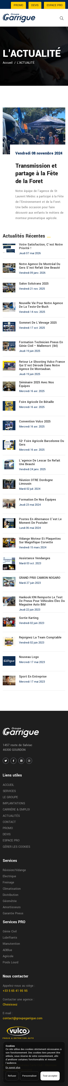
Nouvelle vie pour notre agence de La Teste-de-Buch (41, 305)
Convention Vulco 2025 (35, 421)
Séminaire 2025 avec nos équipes (36, 384)
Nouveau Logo (29, 657)
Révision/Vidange (14, 870)
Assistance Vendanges (34, 558)
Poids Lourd (10, 962)
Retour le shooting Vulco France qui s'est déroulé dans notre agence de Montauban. (42, 365)
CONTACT (9, 822)
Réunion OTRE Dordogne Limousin (36, 482)
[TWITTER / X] (6, 761)
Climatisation (12, 889)
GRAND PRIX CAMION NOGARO (39, 578)
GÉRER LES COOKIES (16, 847)
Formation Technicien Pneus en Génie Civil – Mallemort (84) (41, 344)
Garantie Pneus (13, 913)
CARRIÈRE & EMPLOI (16, 809)
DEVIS (35, 5)
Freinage (8, 882)
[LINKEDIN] (21, 761)
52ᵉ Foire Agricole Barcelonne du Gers (41, 442)
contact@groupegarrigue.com (22, 1018)
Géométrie (10, 901)
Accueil (8, 63)
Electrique (9, 876)
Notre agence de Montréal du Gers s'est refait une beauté (39, 266)
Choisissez (10, 1004)
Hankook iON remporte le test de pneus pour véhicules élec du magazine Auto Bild (42, 601)
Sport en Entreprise (33, 676)
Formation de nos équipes (37, 499)
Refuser (12, 1075)
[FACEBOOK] (14, 761)
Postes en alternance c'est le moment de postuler (40, 521)
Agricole (8, 956)
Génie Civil (10, 931)
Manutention (11, 944)
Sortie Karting (28, 618)
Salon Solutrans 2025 (34, 283)
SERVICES (9, 791)
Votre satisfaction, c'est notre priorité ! (41, 246)
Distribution (10, 895)
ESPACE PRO (55, 5)
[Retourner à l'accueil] (19, 18)
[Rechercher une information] (61, 18)
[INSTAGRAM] (29, 761)
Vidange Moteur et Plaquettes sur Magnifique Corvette (40, 540)
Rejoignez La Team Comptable (40, 637)
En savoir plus (13, 1067)
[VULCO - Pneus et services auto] (18, 1032)
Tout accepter (50, 1075)
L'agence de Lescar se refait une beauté (39, 462)
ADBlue (7, 950)
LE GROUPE (10, 797)
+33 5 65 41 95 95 (15, 991)
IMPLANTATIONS (14, 803)
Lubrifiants (10, 937)
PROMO (18, 5)
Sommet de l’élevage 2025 (38, 323)
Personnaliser (29, 1075)
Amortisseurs (12, 907)
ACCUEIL (8, 785)
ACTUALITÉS (11, 816)
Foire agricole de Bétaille (36, 402)
